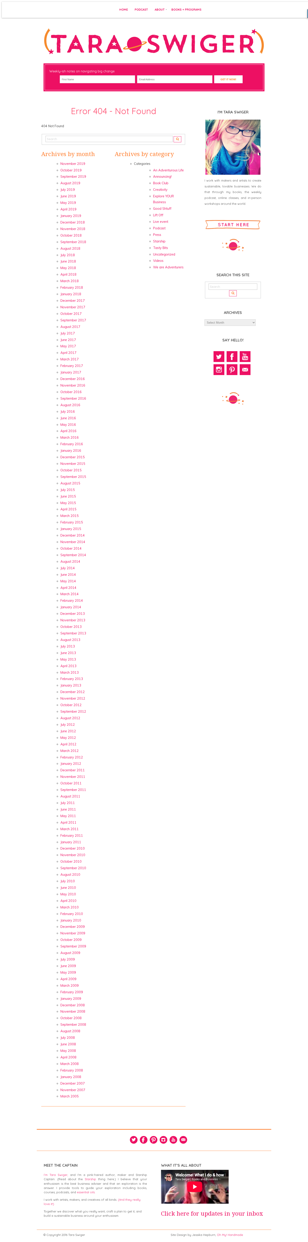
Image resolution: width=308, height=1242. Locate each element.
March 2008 (69, 1064)
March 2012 (69, 751)
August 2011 (70, 796)
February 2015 (71, 522)
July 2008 (67, 1038)
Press (157, 235)
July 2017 (67, 333)
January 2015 (70, 529)
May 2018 (68, 268)
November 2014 (72, 542)
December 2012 (72, 692)
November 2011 (72, 777)
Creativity (160, 190)
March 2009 (69, 986)
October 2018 (71, 235)
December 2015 (72, 457)
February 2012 (71, 757)
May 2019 (68, 203)
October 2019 (71, 170)
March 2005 (69, 1096)
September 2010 (73, 868)
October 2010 (71, 861)
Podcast (141, 9)
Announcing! (162, 177)
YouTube (245, 356)
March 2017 (69, 359)
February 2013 (71, 679)
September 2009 (73, 946)
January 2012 (70, 764)
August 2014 (70, 562)
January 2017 (70, 372)
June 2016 (68, 418)
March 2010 (69, 907)
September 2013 (73, 633)
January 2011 (70, 842)
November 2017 (72, 307)
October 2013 (71, 627)
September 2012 (73, 712)
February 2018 (71, 288)
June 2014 (68, 575)
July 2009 (67, 959)
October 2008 (71, 1018)
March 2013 (69, 673)
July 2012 (67, 725)
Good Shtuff (162, 209)
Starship (159, 241)
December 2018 (72, 222)
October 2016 (71, 392)
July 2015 (67, 490)
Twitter (219, 356)
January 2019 (70, 216)
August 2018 (70, 249)
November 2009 (72, 933)
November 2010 (72, 855)
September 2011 (73, 790)
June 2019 (68, 196)
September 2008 (73, 1025)
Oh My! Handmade (230, 1235)
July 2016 (67, 412)
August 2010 (70, 875)
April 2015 (68, 509)
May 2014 (68, 581)
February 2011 (71, 836)
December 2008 (72, 1005)
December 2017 (72, 301)
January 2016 (70, 451)
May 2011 (68, 816)
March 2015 (69, 516)
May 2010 (68, 894)
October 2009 (71, 940)
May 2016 (68, 425)
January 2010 (70, 920)
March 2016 (69, 438)
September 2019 (73, 177)
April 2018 (68, 274)
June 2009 (68, 966)
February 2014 (71, 601)
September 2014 (73, 555)
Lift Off (158, 215)
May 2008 (68, 1051)
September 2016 (73, 398)
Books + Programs (186, 9)
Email (245, 369)
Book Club (160, 183)
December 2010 (72, 848)
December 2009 (72, 927)
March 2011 (69, 829)
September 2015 (73, 477)
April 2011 (68, 822)
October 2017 (71, 314)
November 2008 (72, 1011)
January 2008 (70, 1077)
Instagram (219, 369)
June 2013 (68, 653)
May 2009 (68, 972)
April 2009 (68, 979)
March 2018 (69, 281)
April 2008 (68, 1057)
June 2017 (68, 340)
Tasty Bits (160, 248)
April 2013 (68, 666)
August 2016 (70, 405)
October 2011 (71, 783)
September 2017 (73, 320)
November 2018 (72, 229)
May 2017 (68, 346)
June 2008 (68, 1044)
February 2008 (71, 1070)
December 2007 (72, 1083)
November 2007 (72, 1090)
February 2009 (71, 992)
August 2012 (70, 718)
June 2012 (68, 731)
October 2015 (71, 470)
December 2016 (72, 379)
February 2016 (71, 444)
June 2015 (68, 496)
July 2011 (67, 803)
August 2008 (70, 1031)
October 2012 (71, 705)
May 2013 (68, 659)
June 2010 (68, 888)
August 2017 (70, 327)
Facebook (232, 356)
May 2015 (68, 503)
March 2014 (69, 594)
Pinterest (232, 369)
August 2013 (70, 640)
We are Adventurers (168, 267)
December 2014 (72, 535)
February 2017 (71, 366)
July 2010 (67, 881)
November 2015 (72, 464)
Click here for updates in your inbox (212, 1213)
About (160, 9)
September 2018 (73, 242)
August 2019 (70, 183)
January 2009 (70, 999)
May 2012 (68, 738)
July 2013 (67, 646)
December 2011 (72, 770)
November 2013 (72, 620)
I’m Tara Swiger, (56, 1175)
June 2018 (68, 261)
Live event (160, 222)
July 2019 (67, 190)
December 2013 (72, 614)
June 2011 (68, 809)
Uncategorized (164, 254)
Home (123, 9)
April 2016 (68, 431)
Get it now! (228, 79)
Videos (158, 261)
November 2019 (72, 164)
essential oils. (86, 1192)
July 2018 (67, 255)
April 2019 (68, 209)
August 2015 (70, 483)
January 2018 (70, 294)
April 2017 (68, 353)
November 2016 (72, 385)
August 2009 (70, 953)
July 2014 (67, 568)
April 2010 (68, 901)
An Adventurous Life (168, 170)
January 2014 (70, 607)
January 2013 (70, 685)
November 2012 (72, 698)
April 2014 (68, 588)
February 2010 (71, 914)
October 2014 (71, 548)
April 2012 (68, 744)
